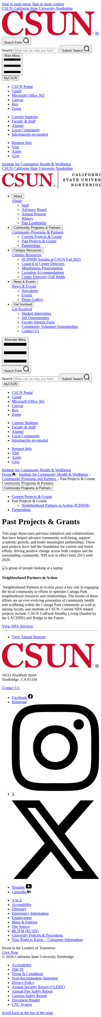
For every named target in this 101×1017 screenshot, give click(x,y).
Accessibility (22, 905)
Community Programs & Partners (37, 227)
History (27, 218)
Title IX (18, 969)
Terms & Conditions (27, 974)
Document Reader (26, 1000)
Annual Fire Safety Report (32, 991)
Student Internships (36, 313)
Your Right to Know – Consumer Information (47, 940)
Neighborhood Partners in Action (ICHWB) (55, 505)
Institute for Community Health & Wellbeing (36, 164)
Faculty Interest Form (38, 322)
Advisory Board (34, 210)
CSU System (22, 1004)
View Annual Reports (28, 637)
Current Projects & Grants (42, 237)
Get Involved (23, 304)
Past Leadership (34, 223)
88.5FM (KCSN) (25, 931)
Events (27, 295)
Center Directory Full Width (43, 277)
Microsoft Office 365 (28, 95)
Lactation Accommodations (43, 272)
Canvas (17, 100)
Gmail (16, 91)
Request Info (22, 143)
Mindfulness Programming (42, 268)
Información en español (30, 134)
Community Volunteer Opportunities (50, 326)
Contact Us (30, 331)
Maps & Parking (24, 922)
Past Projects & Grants (39, 241)
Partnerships (31, 245)
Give (15, 156)
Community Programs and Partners (29, 479)
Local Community (26, 130)
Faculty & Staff (24, 121)
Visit (15, 147)
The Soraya (21, 926)
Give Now (10, 952)
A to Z (17, 900)
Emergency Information (30, 913)
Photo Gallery (32, 299)
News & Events (25, 282)
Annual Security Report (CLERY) (38, 987)
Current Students (25, 117)
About (18, 196)
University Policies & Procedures (37, 935)
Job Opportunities (35, 318)
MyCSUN (10, 78)
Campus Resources (28, 250)
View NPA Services (17, 626)
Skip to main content (48, 4)
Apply (17, 151)
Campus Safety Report (29, 996)
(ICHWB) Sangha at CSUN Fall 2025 (51, 259)
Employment (22, 918)
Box (15, 104)
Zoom (16, 108)
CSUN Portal (22, 87)
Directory (19, 909)
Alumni (18, 126)
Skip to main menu (16, 4)
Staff (25, 205)
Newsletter (30, 291)
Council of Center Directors (43, 264)
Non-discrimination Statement (35, 978)
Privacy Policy (23, 982)
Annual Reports (34, 214)
